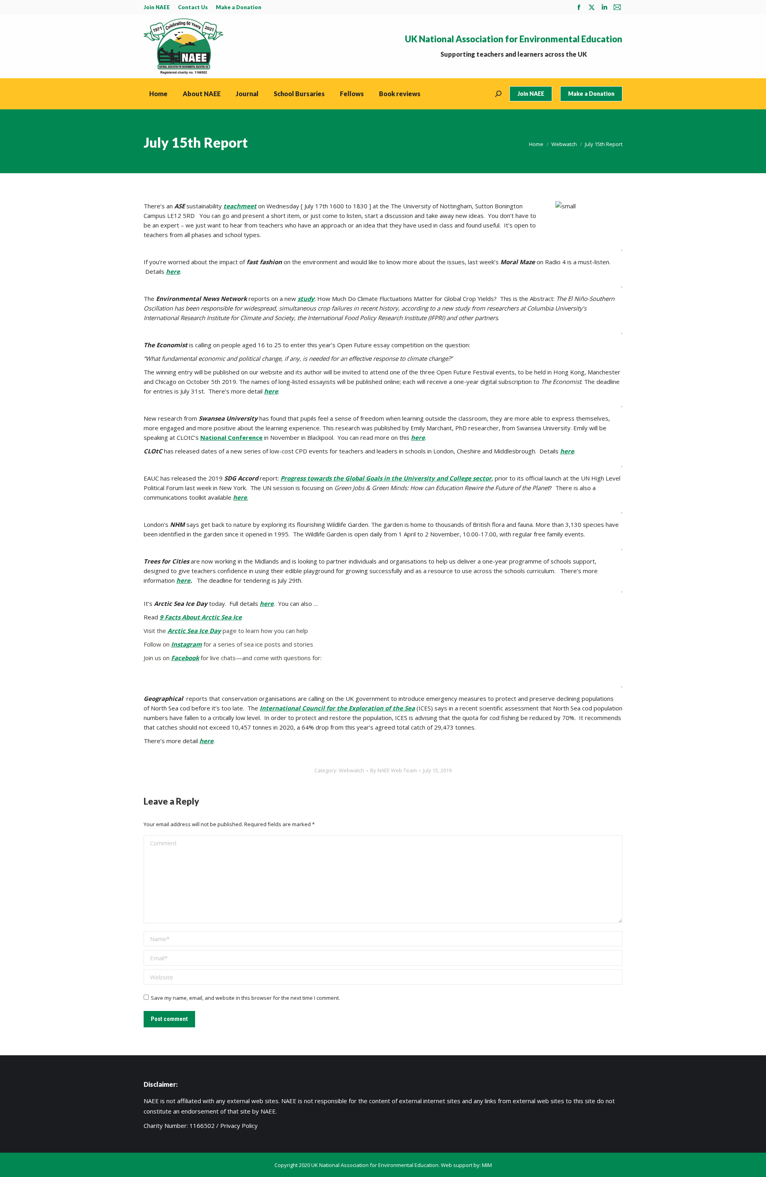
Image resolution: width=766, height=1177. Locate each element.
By (393, 770)
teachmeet (240, 206)
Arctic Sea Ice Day (194, 631)
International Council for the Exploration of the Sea (337, 708)
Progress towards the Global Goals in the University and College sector (386, 478)
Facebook (185, 658)
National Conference (231, 437)
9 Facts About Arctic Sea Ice (201, 617)
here (173, 271)
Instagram (186, 644)
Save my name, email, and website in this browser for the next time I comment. (245, 997)
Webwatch (351, 770)
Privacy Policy (239, 1126)
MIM (487, 1165)
